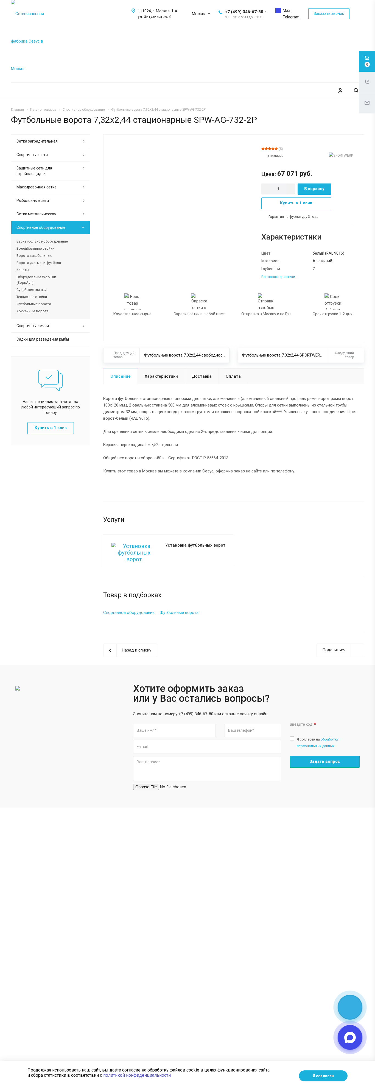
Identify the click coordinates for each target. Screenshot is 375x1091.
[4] (273, 149)
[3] (269, 149)
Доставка (202, 376)
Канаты (22, 270)
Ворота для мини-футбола (38, 263)
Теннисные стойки (31, 297)
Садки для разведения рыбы (42, 339)
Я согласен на (317, 742)
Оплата (233, 376)
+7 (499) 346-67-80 (244, 11)
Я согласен (323, 1076)
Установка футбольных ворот (195, 545)
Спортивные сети (32, 154)
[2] (266, 149)
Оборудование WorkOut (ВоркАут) (36, 280)
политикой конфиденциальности (137, 1075)
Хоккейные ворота (32, 311)
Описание (120, 376)
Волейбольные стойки (35, 248)
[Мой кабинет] (340, 90)
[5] (276, 149)
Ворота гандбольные (34, 256)
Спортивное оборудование (40, 227)
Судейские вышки (31, 290)
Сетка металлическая (36, 214)
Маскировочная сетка (36, 187)
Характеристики (161, 376)
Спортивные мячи (32, 326)
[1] (263, 149)
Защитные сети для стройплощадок (34, 171)
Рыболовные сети (32, 200)
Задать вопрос (325, 761)
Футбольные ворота (33, 304)
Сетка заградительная (37, 141)
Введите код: (303, 724)
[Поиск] (356, 90)
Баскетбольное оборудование (42, 241)
